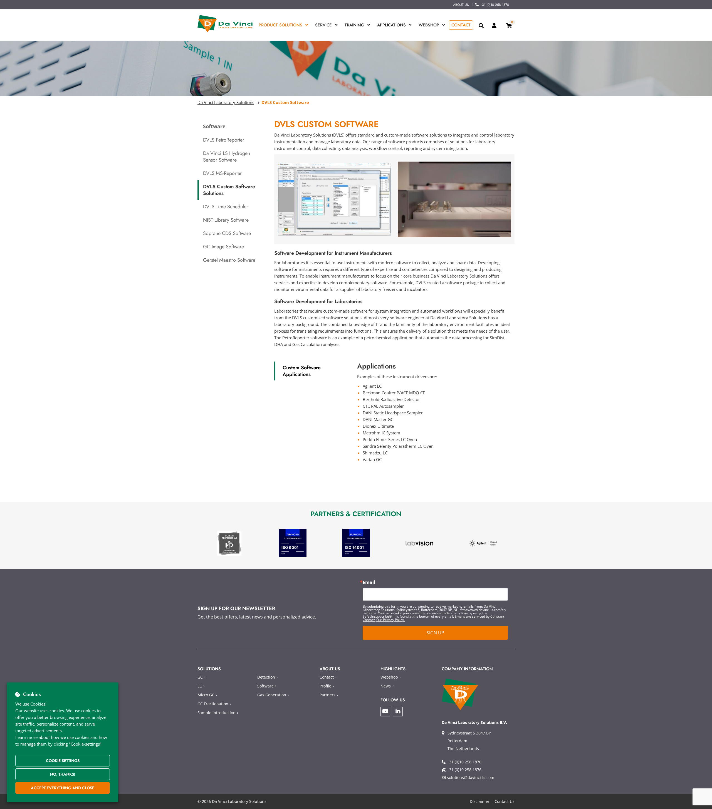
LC (199, 686)
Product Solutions (280, 25)
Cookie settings (63, 760)
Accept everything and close (62, 788)
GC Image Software (223, 246)
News (385, 686)
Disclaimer (480, 801)
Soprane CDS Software (227, 233)
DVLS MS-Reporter (222, 173)
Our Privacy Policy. (390, 619)
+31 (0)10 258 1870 (494, 4)
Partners (327, 694)
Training (354, 25)
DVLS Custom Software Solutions (229, 190)
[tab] (311, 371)
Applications (391, 25)
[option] (229, 543)
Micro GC (205, 694)
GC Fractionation (212, 703)
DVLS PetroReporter (223, 140)
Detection (266, 677)
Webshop (429, 25)
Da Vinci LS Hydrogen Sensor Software (226, 157)
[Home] (225, 23)
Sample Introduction (216, 712)
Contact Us (505, 801)
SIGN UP (435, 633)
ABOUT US (461, 4)
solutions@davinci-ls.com (470, 777)
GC (200, 677)
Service (323, 25)
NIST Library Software (226, 220)
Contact (461, 25)
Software (265, 686)
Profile (325, 686)
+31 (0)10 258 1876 (464, 769)
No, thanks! (62, 774)
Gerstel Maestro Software (229, 260)
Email (369, 582)
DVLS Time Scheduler (225, 206)
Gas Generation (271, 694)
